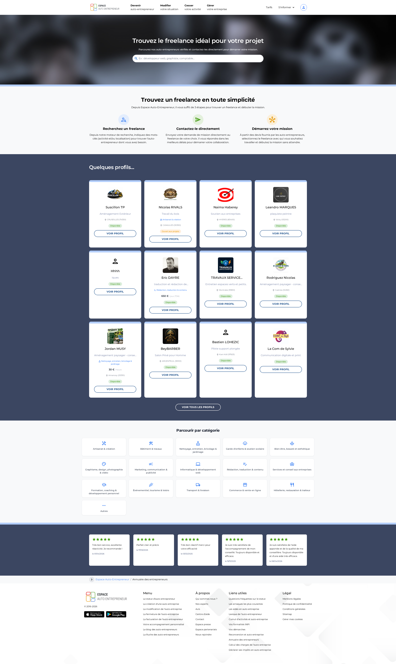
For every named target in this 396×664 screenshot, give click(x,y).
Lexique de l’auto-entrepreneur (245, 614)
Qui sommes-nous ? (206, 598)
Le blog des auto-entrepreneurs (160, 629)
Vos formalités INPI (239, 624)
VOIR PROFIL (115, 233)
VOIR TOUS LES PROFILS (198, 407)
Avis (198, 609)
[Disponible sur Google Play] (116, 614)
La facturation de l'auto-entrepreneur (163, 619)
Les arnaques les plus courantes (246, 604)
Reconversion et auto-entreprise (246, 634)
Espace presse (203, 624)
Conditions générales (294, 609)
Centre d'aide (203, 614)
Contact (200, 619)
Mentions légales (292, 598)
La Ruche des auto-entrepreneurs (161, 634)
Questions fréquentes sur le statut (247, 598)
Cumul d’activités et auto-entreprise (248, 619)
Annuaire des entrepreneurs (244, 639)
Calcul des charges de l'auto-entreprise (250, 644)
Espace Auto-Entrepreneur (112, 579)
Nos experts (202, 604)
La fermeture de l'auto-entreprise (161, 614)
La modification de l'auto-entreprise (162, 609)
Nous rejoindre (203, 634)
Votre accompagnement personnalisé (163, 624)
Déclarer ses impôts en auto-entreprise (250, 650)
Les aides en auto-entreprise (244, 609)
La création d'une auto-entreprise (161, 604)
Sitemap (287, 614)
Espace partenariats (206, 629)
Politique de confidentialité (297, 604)
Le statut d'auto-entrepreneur (159, 598)
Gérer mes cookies (293, 619)
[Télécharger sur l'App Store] (94, 614)
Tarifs (269, 7)
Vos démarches (237, 629)
